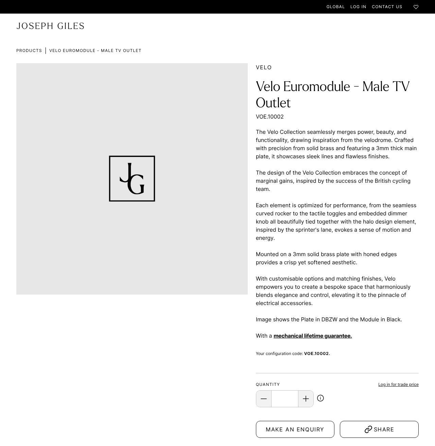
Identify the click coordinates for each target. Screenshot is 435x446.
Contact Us (387, 6)
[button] (320, 399)
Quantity (268, 384)
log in (358, 6)
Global (336, 6)
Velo (264, 67)
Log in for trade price (398, 384)
